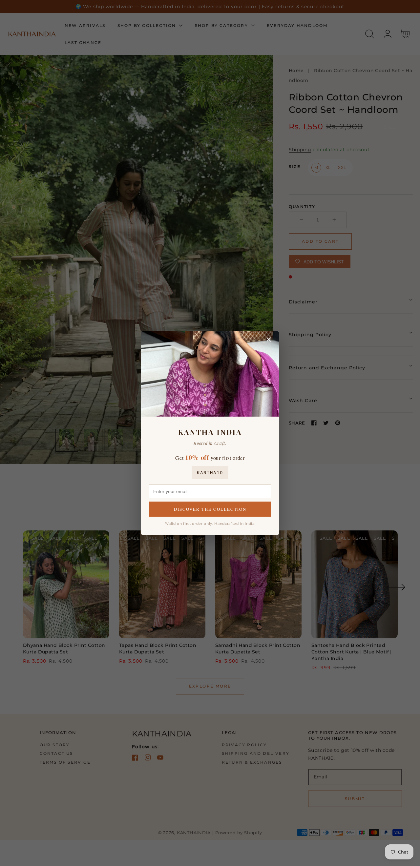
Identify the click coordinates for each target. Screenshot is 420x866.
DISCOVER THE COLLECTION (210, 509)
